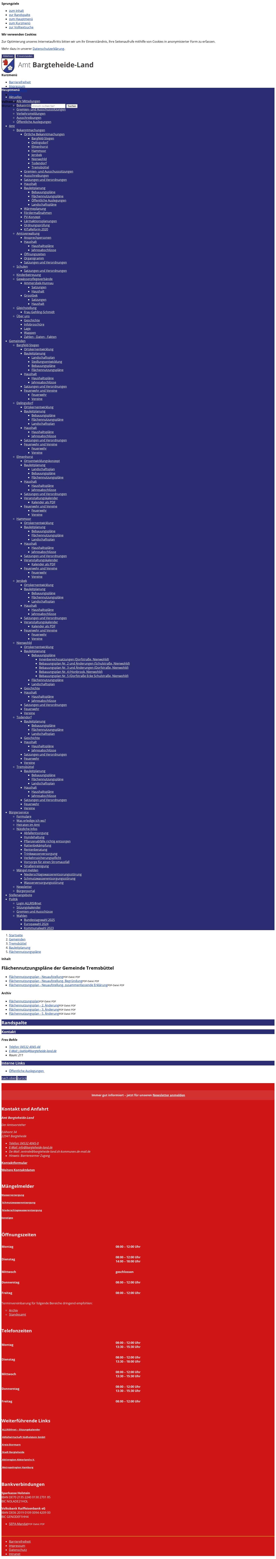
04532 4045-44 (24, 1047)
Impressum (17, 86)
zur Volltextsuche (21, 27)
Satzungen (39, 287)
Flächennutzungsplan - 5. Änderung (34, 1014)
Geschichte (32, 320)
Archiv (13, 1310)
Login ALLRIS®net (29, 903)
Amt (12, 126)
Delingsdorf (40, 142)
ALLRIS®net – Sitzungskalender (21, 1429)
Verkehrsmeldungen (31, 113)
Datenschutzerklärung (48, 49)
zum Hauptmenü (21, 19)
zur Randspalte (19, 15)
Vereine (37, 399)
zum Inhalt (16, 11)
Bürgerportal (26, 891)
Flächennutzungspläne (47, 196)
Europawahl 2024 (36, 924)
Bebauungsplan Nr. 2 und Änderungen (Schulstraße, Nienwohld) (84, 663)
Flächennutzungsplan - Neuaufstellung (36, 977)
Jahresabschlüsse (44, 250)
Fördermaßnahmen (38, 213)
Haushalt (30, 184)
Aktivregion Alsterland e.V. (18, 1459)
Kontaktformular (14, 1163)
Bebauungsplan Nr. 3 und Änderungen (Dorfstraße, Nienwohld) (83, 668)
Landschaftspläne (44, 204)
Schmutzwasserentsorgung (18, 1202)
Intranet (14, 94)
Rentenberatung (35, 849)
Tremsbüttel (40, 167)
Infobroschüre (34, 324)
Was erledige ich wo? (31, 820)
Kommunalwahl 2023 (39, 928)
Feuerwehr (39, 395)
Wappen (30, 333)
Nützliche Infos (27, 829)
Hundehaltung (34, 837)
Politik (13, 899)
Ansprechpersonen (37, 237)
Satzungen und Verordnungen (45, 180)
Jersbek (37, 155)
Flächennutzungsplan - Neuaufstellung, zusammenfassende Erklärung (58, 985)
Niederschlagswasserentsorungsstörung (53, 874)
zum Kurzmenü (19, 23)
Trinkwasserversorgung (40, 854)
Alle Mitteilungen (28, 101)
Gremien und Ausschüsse (35, 911)
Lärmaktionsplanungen (40, 221)
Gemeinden (17, 341)
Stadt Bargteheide (13, 1452)
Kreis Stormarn (11, 1444)
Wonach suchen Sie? (16, 106)
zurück (22, 1078)
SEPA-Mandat (18, 1524)
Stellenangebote (20, 895)
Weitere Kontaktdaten (18, 1170)
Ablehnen (8, 56)
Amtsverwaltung (28, 233)
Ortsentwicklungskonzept (42, 461)
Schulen (22, 266)
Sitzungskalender (29, 907)
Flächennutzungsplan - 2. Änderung (34, 1005)
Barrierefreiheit (20, 82)
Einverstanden (24, 56)
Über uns (23, 316)
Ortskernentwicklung (39, 349)
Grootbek (31, 295)
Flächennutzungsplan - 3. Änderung (34, 1009)
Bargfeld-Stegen (43, 138)
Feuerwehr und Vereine (40, 390)
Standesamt (17, 1314)
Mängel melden (27, 870)
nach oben (9, 1078)
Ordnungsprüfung (37, 225)
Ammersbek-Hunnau (39, 283)
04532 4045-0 (24, 1143)
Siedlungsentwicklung (47, 362)
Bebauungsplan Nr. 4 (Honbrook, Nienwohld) (71, 672)
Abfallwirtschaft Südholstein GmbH (23, 1437)
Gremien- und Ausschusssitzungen (41, 109)
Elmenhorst (40, 147)
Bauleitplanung (34, 188)
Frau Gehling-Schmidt (39, 312)
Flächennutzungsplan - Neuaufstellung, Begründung (45, 981)
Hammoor (39, 151)
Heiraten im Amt (28, 825)
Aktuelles (15, 97)
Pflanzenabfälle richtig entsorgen (47, 841)
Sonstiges (7, 1217)
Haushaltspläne (43, 246)
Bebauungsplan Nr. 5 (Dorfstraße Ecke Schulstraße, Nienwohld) (83, 676)
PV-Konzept (32, 217)
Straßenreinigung (36, 866)
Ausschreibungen (29, 118)
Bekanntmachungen (31, 105)
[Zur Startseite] (48, 72)
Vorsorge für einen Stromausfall (46, 862)
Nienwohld (39, 159)
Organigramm (34, 258)
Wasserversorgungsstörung (44, 883)
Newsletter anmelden (169, 1095)
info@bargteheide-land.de (31, 1147)
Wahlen (22, 916)
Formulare (24, 816)
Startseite (16, 935)
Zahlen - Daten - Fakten (40, 337)
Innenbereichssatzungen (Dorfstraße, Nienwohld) (74, 659)
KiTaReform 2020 (36, 229)
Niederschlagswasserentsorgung (22, 1210)
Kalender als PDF (43, 502)
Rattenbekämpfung (37, 845)
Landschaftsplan (43, 357)
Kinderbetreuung (29, 275)
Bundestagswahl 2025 (39, 920)
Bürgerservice (19, 812)
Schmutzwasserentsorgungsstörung (49, 878)
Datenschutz (18, 1550)
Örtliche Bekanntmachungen (44, 134)
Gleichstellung (27, 308)
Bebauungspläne (43, 192)
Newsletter (24, 887)
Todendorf (39, 163)
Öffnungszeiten (35, 254)
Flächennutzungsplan (24, 1001)
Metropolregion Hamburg (17, 1467)
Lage (27, 328)
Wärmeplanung (35, 209)
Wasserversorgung (13, 1195)
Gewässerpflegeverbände (35, 279)
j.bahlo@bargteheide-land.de (33, 1051)
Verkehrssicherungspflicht (42, 858)
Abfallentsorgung (36, 833)
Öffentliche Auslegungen (34, 122)
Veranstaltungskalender (41, 498)
